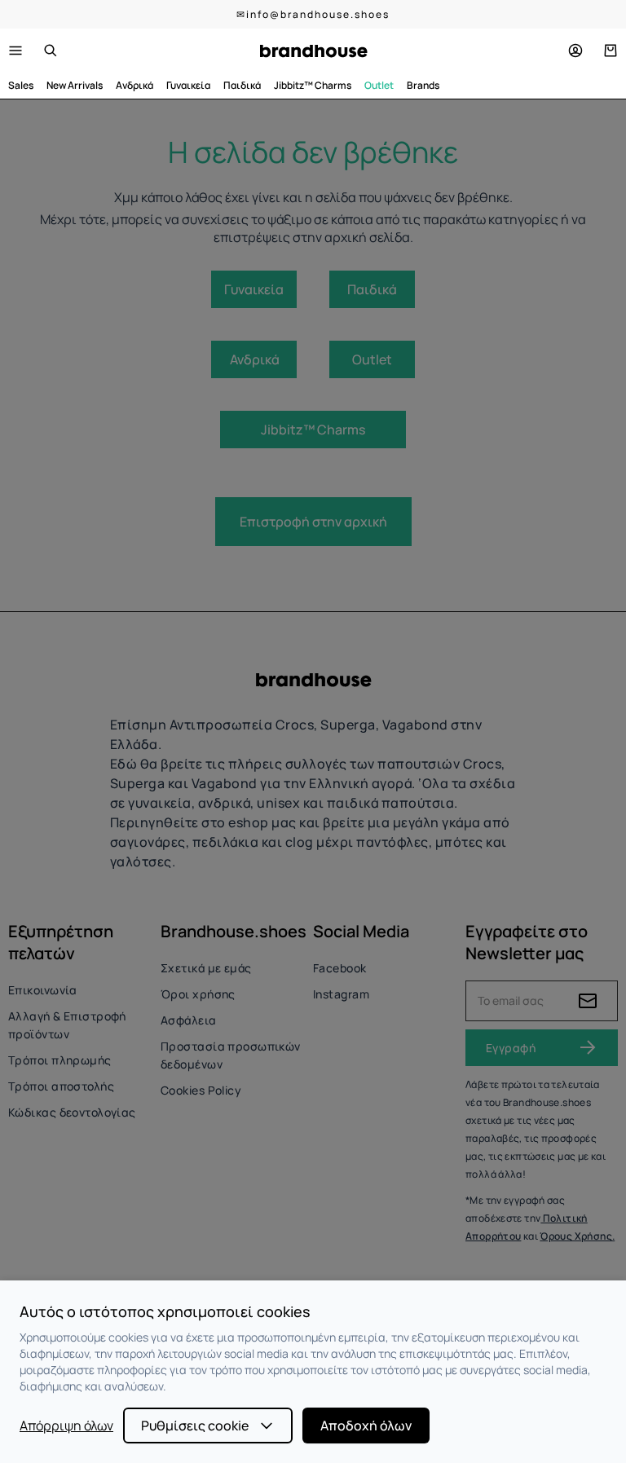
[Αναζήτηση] (50, 50)
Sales (20, 85)
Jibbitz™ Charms (312, 85)
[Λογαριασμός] (575, 50)
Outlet (379, 85)
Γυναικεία (188, 85)
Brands (423, 85)
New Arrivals (74, 85)
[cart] (610, 50)
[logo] (313, 50)
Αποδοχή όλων (366, 1425)
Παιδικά (242, 85)
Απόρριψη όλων (66, 1425)
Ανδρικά (134, 85)
